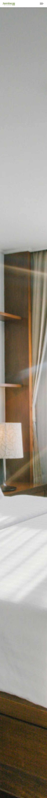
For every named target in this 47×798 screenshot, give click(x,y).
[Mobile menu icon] (42, 3)
